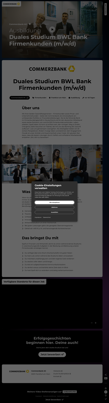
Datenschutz (47, 217)
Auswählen (54, 212)
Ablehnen (54, 207)
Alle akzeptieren (54, 202)
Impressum (38, 217)
